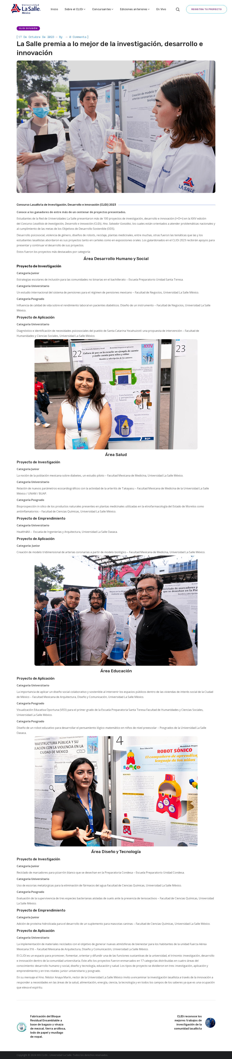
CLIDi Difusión (28, 28)
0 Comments (77, 36)
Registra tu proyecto (206, 9)
